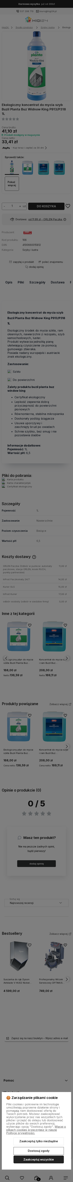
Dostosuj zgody (38, 1151)
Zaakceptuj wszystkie (38, 1159)
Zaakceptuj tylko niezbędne (38, 1141)
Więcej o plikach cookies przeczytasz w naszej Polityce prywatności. (36, 1130)
